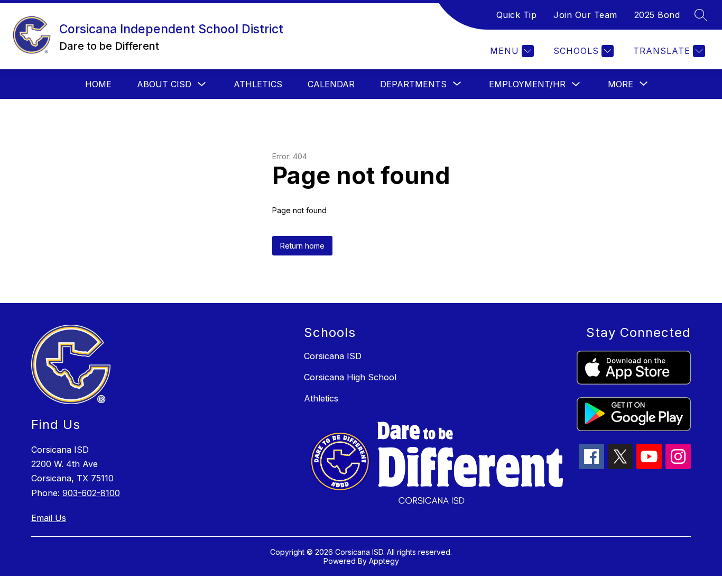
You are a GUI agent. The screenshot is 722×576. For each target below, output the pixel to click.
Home (98, 84)
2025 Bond (657, 15)
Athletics (258, 84)
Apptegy (384, 560)
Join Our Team (585, 15)
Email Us (48, 518)
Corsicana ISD (333, 356)
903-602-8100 (91, 493)
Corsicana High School (350, 377)
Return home (302, 245)
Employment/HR (527, 84)
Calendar (331, 84)
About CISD (164, 84)
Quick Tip (516, 15)
